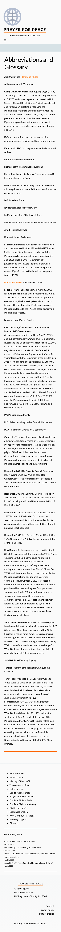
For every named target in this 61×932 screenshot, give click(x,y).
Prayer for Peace (25, 29)
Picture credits (46, 913)
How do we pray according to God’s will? (22, 847)
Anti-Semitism (16, 773)
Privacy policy (47, 909)
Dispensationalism (18, 811)
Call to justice (16, 788)
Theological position (19, 785)
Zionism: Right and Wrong (22, 804)
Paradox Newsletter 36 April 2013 (19, 841)
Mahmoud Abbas (29, 76)
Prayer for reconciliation (21, 796)
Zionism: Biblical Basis (20, 800)
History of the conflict (20, 781)
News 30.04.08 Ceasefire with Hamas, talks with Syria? (28, 863)
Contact (50, 906)
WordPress (41, 923)
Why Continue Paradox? (21, 815)
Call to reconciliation (19, 792)
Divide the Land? (17, 807)
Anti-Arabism (16, 777)
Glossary (14, 823)
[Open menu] (5, 40)
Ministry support (18, 819)
